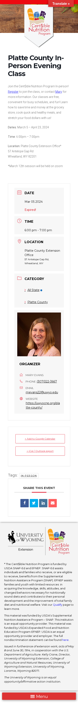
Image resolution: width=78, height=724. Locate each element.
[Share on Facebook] (24, 503)
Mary (58, 91)
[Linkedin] (43, 503)
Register (13, 91)
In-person (29, 475)
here (65, 639)
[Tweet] (34, 503)
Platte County (37, 302)
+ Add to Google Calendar (40, 438)
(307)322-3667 (47, 381)
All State (33, 290)
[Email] (52, 503)
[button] (39, 696)
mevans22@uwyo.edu (42, 392)
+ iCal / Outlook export (40, 451)
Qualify (57, 604)
